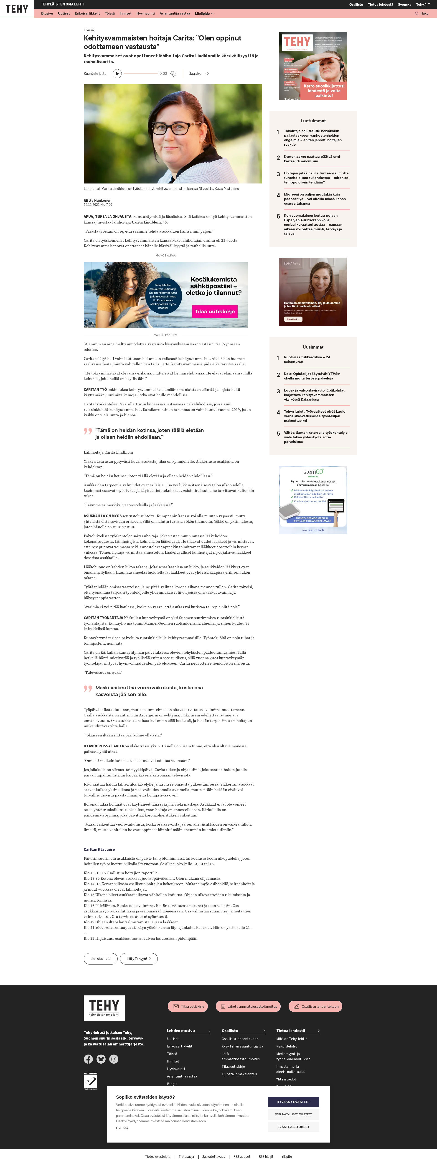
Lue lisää (122, 1128)
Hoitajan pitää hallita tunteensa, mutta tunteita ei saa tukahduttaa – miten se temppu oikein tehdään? (316, 178)
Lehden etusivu (181, 1031)
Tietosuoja (187, 1156)
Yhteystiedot (286, 1079)
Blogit (172, 1083)
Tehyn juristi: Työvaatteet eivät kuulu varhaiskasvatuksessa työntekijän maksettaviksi (315, 416)
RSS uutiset (242, 1156)
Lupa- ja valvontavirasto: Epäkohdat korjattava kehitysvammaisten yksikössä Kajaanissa (314, 395)
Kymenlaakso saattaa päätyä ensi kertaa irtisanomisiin (312, 158)
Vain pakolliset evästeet (293, 1114)
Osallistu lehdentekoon (320, 1006)
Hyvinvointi (146, 13)
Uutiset (64, 13)
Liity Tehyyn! (137, 958)
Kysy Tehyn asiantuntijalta (242, 1046)
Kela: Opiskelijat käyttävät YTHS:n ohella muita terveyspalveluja (312, 376)
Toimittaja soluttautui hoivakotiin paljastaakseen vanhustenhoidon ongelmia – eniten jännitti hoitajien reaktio (313, 138)
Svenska (404, 4)
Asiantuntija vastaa (175, 13)
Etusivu (47, 13)
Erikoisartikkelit (87, 13)
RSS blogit (266, 1156)
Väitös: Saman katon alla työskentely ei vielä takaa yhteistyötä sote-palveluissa (316, 437)
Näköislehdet (286, 1046)
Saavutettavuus (214, 1156)
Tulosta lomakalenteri (239, 1074)
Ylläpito (287, 1156)
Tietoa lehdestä (380, 4)
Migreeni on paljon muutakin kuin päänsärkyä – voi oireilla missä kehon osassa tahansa (315, 199)
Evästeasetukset (293, 1127)
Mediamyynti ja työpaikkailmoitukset (293, 1056)
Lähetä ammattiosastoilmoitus (252, 1006)
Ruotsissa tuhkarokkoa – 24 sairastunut (307, 359)
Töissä (110, 13)
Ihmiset (126, 13)
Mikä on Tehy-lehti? (291, 1038)
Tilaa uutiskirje (192, 1006)
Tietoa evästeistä (158, 1156)
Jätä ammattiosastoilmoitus (241, 1056)
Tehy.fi (421, 4)
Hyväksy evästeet (293, 1102)
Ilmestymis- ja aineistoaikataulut (290, 1069)
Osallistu (356, 4)
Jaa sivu (195, 73)
